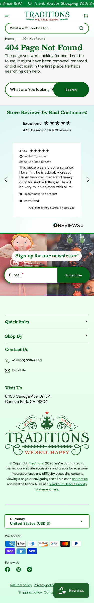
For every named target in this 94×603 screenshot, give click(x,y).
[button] (7, 16)
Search (71, 90)
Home (9, 39)
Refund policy (21, 585)
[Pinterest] (18, 569)
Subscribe (73, 275)
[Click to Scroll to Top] (85, 574)
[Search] (82, 28)
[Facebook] (7, 569)
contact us (80, 479)
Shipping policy (30, 592)
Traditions (36, 463)
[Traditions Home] (46, 16)
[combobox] (47, 28)
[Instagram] (29, 569)
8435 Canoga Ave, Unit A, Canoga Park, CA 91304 (28, 399)
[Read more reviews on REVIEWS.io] (68, 225)
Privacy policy (44, 585)
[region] (47, 180)
